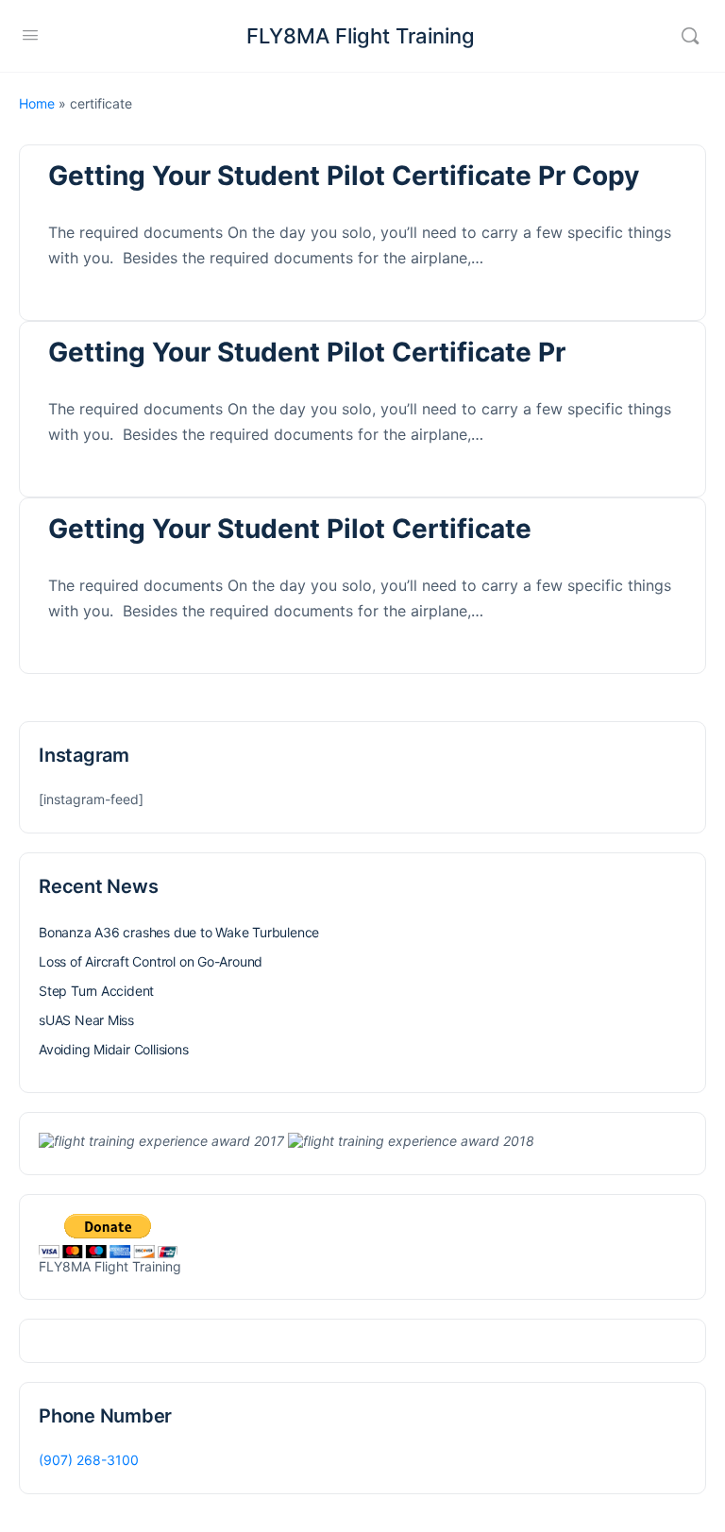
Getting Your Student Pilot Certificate (289, 529)
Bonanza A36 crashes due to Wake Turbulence (179, 932)
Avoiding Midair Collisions (114, 1049)
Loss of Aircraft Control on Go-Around (150, 961)
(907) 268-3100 (89, 1460)
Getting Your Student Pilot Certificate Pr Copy (343, 176)
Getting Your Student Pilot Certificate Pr (306, 352)
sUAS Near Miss (86, 1020)
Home (37, 103)
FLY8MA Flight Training (360, 36)
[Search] (690, 36)
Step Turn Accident (96, 991)
